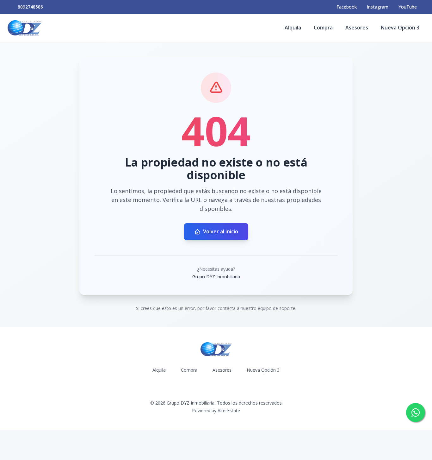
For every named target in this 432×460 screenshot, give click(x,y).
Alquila (293, 27)
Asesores (356, 27)
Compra (323, 27)
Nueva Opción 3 (400, 27)
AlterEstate (229, 410)
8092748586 (30, 7)
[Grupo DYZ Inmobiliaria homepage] (24, 27)
